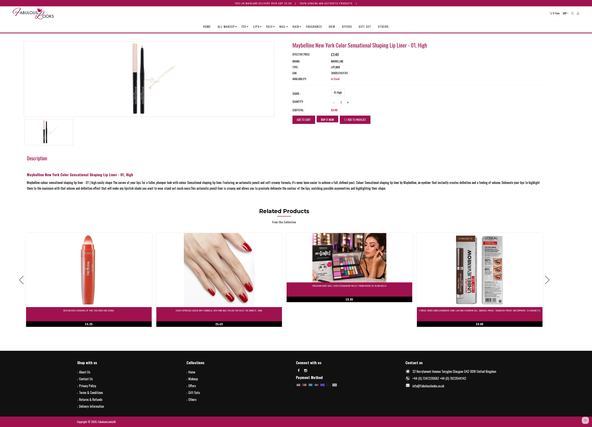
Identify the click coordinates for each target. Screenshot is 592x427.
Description (37, 158)
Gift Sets (194, 392)
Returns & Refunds (91, 399)
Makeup (193, 378)
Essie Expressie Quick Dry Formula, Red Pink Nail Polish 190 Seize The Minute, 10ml (219, 310)
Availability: (299, 79)
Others (192, 399)
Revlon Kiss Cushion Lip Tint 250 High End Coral (88, 310)
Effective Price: (301, 54)
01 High (338, 92)
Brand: (296, 61)
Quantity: (297, 102)
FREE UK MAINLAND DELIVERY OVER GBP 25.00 (263, 3)
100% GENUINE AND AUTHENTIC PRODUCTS (326, 3)
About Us (84, 371)
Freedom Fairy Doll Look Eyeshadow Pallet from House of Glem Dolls (349, 285)
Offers (192, 385)
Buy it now (327, 120)
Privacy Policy (87, 385)
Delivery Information (91, 406)
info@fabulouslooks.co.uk (428, 385)
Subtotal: (298, 110)
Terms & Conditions (91, 392)
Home (191, 371)
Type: (295, 67)
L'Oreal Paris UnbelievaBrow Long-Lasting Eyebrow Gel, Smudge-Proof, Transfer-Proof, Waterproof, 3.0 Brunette (479, 310)
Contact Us (86, 378)
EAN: (294, 73)
